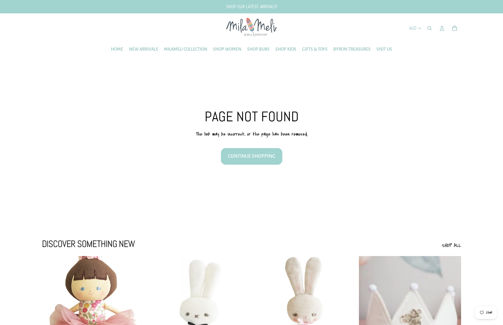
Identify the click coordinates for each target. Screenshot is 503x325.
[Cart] (454, 28)
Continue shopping (251, 156)
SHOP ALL (451, 245)
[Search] (429, 28)
